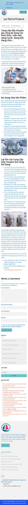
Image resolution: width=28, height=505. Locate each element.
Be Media (23, 501)
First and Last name (6, 304)
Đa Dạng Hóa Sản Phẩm (9, 89)
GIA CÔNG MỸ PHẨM (7, 349)
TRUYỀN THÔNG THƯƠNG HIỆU (9, 362)
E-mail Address (5, 311)
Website (3, 317)
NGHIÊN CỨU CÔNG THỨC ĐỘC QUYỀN (11, 353)
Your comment (5, 287)
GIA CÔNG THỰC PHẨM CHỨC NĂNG (11, 345)
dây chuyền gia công (10, 27)
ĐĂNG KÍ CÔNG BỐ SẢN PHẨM (9, 358)
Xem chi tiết (5, 445)
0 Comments (20, 27)
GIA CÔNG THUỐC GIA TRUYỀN (9, 340)
